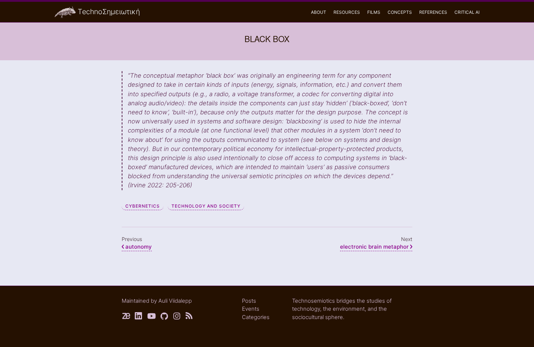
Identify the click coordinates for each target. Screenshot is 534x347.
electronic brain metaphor (375, 246)
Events (250, 308)
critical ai (467, 12)
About (318, 12)
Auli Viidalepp (175, 300)
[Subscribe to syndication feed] (189, 317)
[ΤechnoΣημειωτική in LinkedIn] (138, 317)
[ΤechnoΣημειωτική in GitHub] (164, 317)
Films (373, 12)
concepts (400, 12)
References (433, 12)
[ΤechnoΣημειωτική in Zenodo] (126, 317)
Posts (249, 300)
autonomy (138, 246)
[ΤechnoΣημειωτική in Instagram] (177, 317)
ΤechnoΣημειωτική (109, 11)
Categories (256, 317)
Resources (346, 12)
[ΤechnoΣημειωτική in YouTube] (151, 317)
